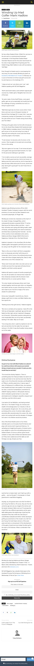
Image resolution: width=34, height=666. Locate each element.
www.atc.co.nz (14, 567)
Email (17, 589)
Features (8, 7)
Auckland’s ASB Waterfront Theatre (12, 75)
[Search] (31, 2)
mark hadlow (5, 605)
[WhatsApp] (11, 612)
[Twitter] (7, 612)
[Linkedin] (14, 612)
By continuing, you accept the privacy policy (18, 595)
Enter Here (20, 575)
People (8, 9)
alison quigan (10, 603)
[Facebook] (3, 612)
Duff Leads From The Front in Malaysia (8, 623)
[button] (2, 2)
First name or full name (17, 584)
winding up (12, 605)
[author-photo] (17, 635)
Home (3, 7)
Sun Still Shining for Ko (25, 622)
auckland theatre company (21, 603)
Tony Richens (6, 18)
